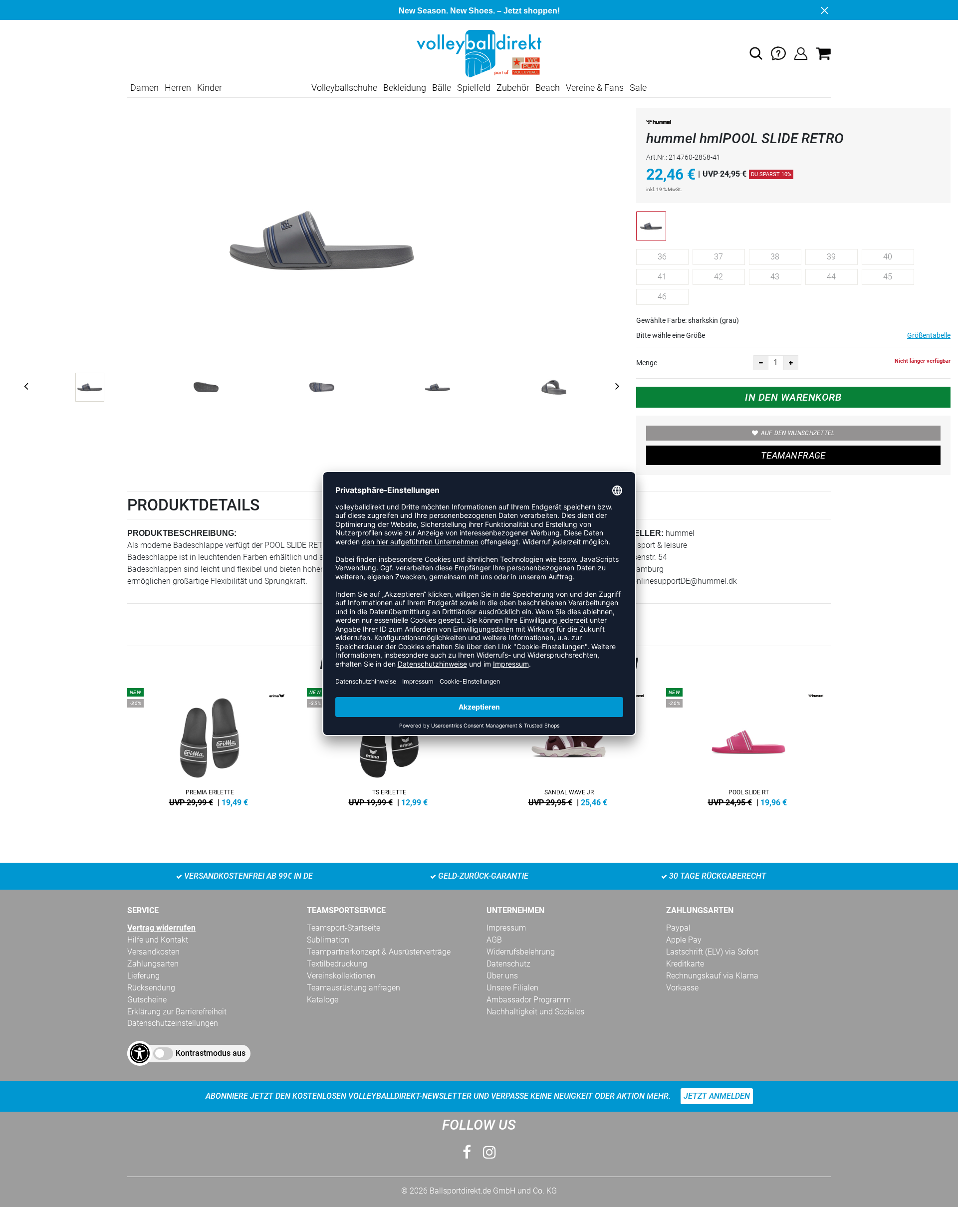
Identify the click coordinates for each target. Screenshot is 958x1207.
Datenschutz (508, 963)
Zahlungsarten (153, 963)
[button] (755, 53)
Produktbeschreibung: (182, 533)
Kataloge (322, 999)
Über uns (502, 975)
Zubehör (512, 87)
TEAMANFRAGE (793, 455)
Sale (638, 87)
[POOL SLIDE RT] (748, 745)
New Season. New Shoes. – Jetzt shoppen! (479, 10)
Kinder (209, 87)
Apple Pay (684, 940)
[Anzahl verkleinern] (760, 362)
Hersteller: (635, 533)
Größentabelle (929, 335)
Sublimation (328, 940)
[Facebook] (467, 1152)
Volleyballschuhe (344, 87)
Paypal (678, 928)
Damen (144, 87)
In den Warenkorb (793, 397)
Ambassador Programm (528, 999)
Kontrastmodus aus (210, 1053)
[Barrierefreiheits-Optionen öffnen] (139, 1053)
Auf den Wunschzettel (798, 433)
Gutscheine (147, 999)
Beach (547, 87)
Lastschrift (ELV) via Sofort (712, 952)
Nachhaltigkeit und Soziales (535, 1011)
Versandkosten (153, 952)
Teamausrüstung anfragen (353, 987)
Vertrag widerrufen (161, 928)
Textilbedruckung (337, 963)
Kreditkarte (685, 963)
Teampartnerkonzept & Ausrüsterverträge (379, 952)
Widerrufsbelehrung (520, 952)
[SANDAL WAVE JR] (568, 745)
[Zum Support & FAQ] (778, 53)
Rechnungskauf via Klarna (712, 975)
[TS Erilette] (389, 745)
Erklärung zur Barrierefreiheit (177, 1011)
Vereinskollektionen (341, 975)
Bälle (441, 87)
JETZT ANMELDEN (717, 1096)
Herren (178, 87)
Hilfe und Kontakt (157, 940)
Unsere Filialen (512, 987)
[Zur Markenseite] (658, 124)
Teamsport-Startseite (343, 928)
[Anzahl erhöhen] (790, 362)
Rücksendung (151, 987)
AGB (494, 940)
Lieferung (143, 975)
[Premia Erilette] (209, 745)
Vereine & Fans (595, 87)
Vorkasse (682, 987)
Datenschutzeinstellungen (172, 1023)
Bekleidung (404, 87)
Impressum (506, 928)
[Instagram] (489, 1152)
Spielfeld (473, 87)
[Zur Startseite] (479, 53)
